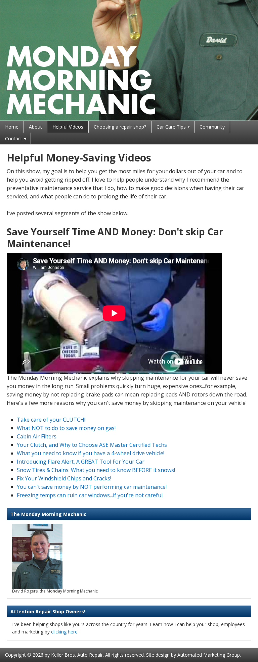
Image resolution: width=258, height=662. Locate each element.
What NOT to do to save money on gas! (66, 428)
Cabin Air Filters (36, 436)
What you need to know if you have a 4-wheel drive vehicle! (90, 453)
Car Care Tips (169, 127)
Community (212, 127)
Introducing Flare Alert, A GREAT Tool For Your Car (80, 461)
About (35, 127)
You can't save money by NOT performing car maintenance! (92, 486)
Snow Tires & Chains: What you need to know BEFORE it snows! (96, 470)
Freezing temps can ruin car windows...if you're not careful (90, 495)
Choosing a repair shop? (120, 127)
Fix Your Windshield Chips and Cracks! (64, 478)
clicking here (64, 631)
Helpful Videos (67, 127)
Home (11, 127)
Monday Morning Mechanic (129, 60)
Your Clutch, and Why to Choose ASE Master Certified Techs (92, 444)
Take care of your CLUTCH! (51, 419)
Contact (11, 139)
